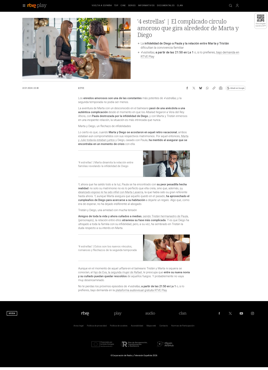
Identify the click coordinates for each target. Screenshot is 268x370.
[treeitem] (102, 5)
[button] (24, 5)
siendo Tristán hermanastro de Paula (165, 216)
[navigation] (137, 5)
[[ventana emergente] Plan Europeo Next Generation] (103, 347)
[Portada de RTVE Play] (37, 5)
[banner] (40, 5)
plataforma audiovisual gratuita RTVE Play (141, 290)
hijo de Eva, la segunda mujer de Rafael (118, 272)
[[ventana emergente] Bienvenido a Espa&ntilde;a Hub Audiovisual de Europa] (165, 347)
